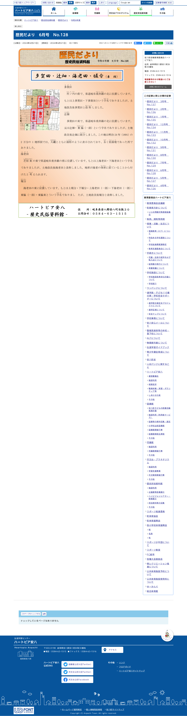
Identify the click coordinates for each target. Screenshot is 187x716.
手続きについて (155, 253)
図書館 (150, 404)
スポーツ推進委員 (156, 512)
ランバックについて (157, 288)
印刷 (168, 43)
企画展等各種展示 (157, 492)
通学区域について (157, 310)
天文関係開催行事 (157, 475)
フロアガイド (125, 667)
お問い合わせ (48, 3)
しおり (101, 3)
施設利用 (153, 380)
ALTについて (153, 338)
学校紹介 (153, 284)
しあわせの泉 (155, 395)
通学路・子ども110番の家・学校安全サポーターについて (158, 296)
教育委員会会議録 (156, 203)
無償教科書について (157, 343)
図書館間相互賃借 (157, 434)
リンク (122, 663)
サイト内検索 (147, 3)
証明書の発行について (159, 264)
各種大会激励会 (155, 559)
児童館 (150, 442)
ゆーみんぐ (152, 587)
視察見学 (153, 384)
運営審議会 (154, 376)
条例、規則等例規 (156, 219)
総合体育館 (152, 591)
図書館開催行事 (156, 430)
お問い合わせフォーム (158, 87)
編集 (44, 614)
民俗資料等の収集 (157, 503)
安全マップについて (158, 314)
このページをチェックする (31, 614)
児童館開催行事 (156, 451)
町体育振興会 (153, 521)
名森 (151, 534)
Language (112, 3)
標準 (65, 3)
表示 (170, 2)
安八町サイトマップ (115, 710)
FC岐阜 (151, 554)
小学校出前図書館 (157, 426)
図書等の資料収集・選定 (160, 422)
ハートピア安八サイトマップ (132, 671)
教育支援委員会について (160, 249)
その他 (152, 399)
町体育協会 (152, 516)
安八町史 (151, 360)
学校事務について (156, 318)
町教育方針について (157, 208)
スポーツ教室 (153, 550)
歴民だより (63, 20)
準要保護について (157, 268)
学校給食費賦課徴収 (158, 244)
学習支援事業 (155, 471)
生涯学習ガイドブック (158, 347)
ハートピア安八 (31, 20)
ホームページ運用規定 (72, 710)
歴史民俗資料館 (48, 20)
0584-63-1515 (58, 651)
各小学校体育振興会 (157, 525)
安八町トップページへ (25, 3)
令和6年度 (75, 20)
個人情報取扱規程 (94, 710)
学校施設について (156, 273)
